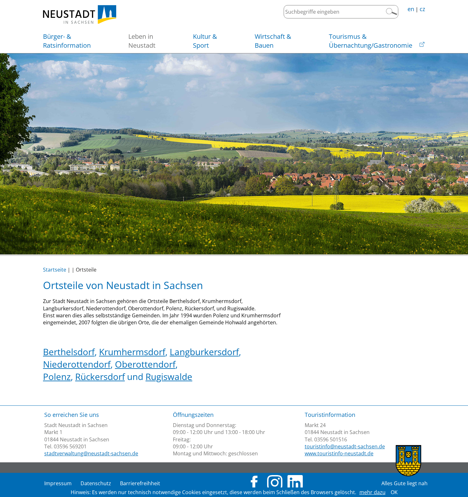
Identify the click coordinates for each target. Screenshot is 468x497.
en (411, 9)
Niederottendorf (76, 364)
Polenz (57, 376)
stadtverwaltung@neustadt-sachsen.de (91, 453)
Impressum (58, 483)
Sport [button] (205, 41)
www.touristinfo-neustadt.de (339, 453)
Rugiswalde (168, 376)
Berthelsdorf (69, 352)
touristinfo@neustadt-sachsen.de (345, 446)
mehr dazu (372, 492)
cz (422, 9)
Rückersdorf (100, 376)
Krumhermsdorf (132, 352)
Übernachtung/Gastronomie (370, 41)
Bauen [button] (273, 41)
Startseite (54, 269)
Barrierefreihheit (140, 483)
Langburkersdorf (204, 352)
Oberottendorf (145, 364)
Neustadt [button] (141, 41)
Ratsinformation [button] (67, 41)
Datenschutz (96, 483)
